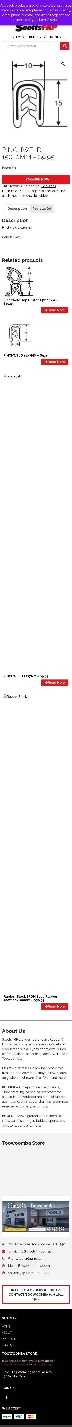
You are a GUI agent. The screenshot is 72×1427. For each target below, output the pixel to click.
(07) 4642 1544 (30, 1258)
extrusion (59, 191)
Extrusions (48, 186)
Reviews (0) (41, 209)
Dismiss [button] (53, 20)
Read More (56, 310)
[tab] (17, 209)
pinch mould (11, 196)
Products (9, 1338)
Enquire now (37, 179)
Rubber (35, 37)
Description (17, 209)
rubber (43, 196)
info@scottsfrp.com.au (35, 1251)
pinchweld (29, 196)
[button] (63, 64)
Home (6, 1326)
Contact (8, 1345)
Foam (15, 37)
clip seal (45, 191)
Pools (55, 37)
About (7, 1332)
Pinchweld (9, 191)
